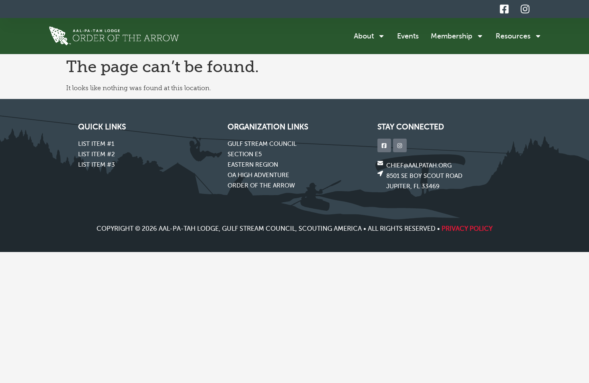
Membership (451, 36)
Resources (513, 36)
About (364, 36)
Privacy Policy (467, 228)
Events (408, 36)
